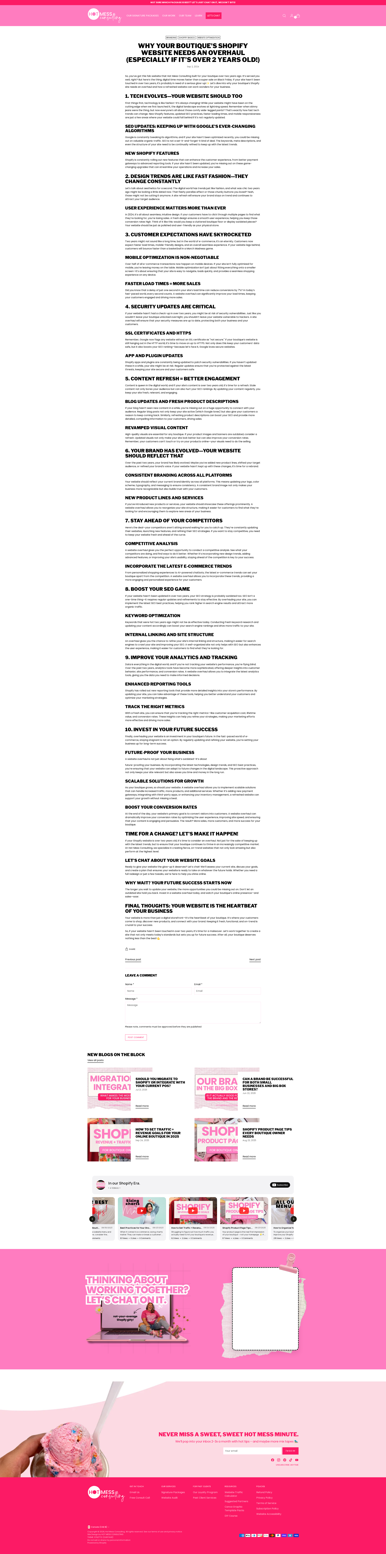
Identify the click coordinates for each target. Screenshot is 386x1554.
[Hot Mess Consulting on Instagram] (278, 1460)
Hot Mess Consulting (115, 1531)
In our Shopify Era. (124, 1183)
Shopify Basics (187, 37)
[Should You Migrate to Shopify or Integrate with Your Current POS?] (119, 1089)
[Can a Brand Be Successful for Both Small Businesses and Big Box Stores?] (227, 1089)
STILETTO (98, 1537)
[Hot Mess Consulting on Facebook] (272, 1460)
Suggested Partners (236, 1501)
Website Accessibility (268, 1514)
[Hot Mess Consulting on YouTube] (297, 1460)
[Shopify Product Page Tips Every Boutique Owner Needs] (227, 1139)
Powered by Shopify (96, 1542)
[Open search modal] (284, 16)
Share (132, 949)
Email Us (134, 1492)
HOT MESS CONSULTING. (112, 1534)
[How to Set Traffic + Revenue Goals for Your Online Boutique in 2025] (119, 1139)
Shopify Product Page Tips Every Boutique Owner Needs (267, 1133)
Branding (171, 37)
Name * (129, 984)
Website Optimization (209, 37)
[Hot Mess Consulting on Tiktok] (291, 1460)
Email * (198, 984)
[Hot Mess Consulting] (104, 15)
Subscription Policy (267, 1508)
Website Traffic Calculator (234, 1494)
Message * (131, 998)
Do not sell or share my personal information (108, 1540)
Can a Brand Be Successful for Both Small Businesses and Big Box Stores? (268, 1084)
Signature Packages (173, 1492)
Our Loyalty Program (205, 1492)
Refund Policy (264, 1492)
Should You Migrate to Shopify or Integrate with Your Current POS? (160, 1082)
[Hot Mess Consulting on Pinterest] (284, 1460)
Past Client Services (204, 1497)
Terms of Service (266, 1503)
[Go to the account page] (291, 16)
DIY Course (231, 1516)
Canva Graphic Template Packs (234, 1508)
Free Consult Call (140, 1497)
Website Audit (169, 1497)
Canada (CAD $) (99, 1527)
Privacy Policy (264, 1497)
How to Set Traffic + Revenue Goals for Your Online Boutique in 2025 (158, 1133)
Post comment (136, 1037)
